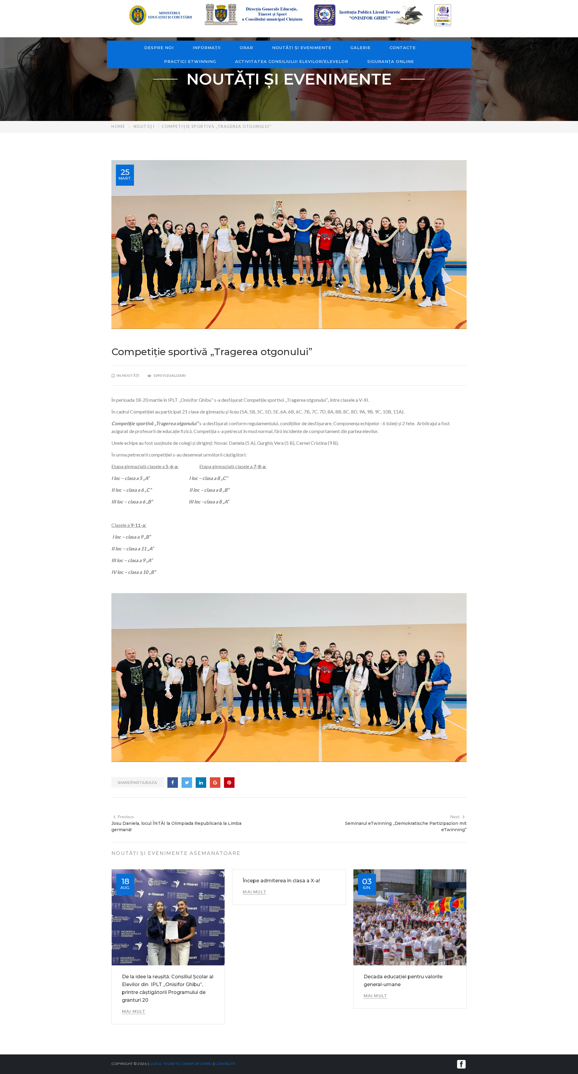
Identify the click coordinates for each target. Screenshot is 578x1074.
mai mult (134, 1011)
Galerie (360, 47)
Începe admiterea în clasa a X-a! (281, 881)
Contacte (403, 47)
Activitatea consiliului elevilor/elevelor (291, 61)
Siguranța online (390, 61)
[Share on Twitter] (187, 782)
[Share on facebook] (172, 782)
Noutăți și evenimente (301, 47)
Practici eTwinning (190, 61)
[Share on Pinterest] (229, 782)
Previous (125, 816)
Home (118, 126)
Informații (207, 47)
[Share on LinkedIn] (201, 782)
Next (455, 816)
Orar (246, 47)
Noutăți (144, 126)
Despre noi (159, 47)
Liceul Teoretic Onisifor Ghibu (181, 1063)
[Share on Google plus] (215, 782)
